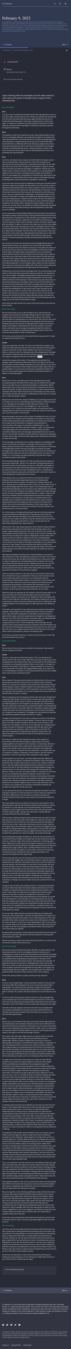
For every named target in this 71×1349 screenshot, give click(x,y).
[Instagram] (7, 1324)
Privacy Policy (27, 1345)
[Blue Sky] (11, 1324)
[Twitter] (15, 1324)
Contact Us (5, 1345)
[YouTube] (19, 1324)
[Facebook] (3, 1324)
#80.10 (40, 356)
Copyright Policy (16, 1345)
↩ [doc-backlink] (23, 1269)
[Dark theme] (55, 3)
